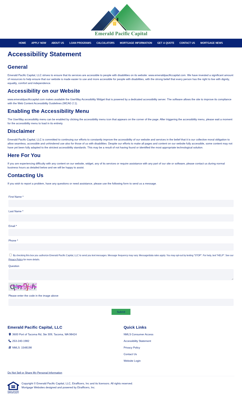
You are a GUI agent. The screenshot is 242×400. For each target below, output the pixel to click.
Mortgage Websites (34, 387)
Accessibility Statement (137, 340)
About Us (57, 43)
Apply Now (38, 43)
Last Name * (16, 211)
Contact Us (187, 43)
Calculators (105, 43)
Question (14, 265)
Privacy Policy (16, 259)
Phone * (13, 240)
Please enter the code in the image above (33, 295)
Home (22, 43)
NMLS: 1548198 (22, 347)
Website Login (132, 360)
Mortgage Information (136, 43)
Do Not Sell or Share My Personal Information (35, 372)
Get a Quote (165, 43)
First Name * (16, 196)
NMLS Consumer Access (138, 334)
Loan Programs (80, 43)
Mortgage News (211, 43)
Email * (13, 225)
